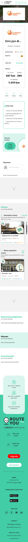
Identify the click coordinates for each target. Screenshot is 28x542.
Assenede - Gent (7, 273)
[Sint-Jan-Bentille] (14, 16)
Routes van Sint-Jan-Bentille (14, 111)
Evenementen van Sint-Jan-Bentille (13, 122)
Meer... (21, 96)
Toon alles (24, 215)
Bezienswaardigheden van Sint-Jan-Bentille (13, 115)
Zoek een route (15, 444)
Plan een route (16, 434)
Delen (7, 96)
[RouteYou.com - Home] (7, 2)
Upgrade (14, 456)
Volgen (14, 96)
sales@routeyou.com (14, 527)
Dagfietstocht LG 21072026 (10, 236)
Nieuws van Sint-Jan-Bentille (14, 118)
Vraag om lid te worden (10, 146)
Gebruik (7, 69)
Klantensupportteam (14, 535)
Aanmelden (14, 465)
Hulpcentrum (15, 538)
